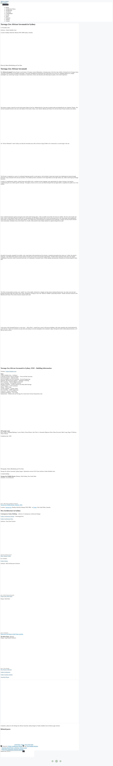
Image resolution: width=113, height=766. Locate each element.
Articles (8, 19)
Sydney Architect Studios (6, 674)
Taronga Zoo (8, 507)
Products (8, 18)
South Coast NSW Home (6, 596)
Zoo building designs (32, 746)
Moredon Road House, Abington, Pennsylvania (14, 748)
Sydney (35, 507)
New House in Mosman (6, 669)
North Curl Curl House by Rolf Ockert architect (12, 634)
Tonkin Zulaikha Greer (11, 371)
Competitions (9, 13)
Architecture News (10, 9)
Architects (8, 12)
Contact (8, 21)
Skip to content (5, 1)
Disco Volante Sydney (6, 556)
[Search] (23, 751)
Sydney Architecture (5, 672)
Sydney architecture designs (15, 746)
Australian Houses (5, 677)
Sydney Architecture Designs (7, 516)
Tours (7, 16)
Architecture (9, 10)
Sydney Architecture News (7, 519)
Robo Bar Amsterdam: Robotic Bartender (13, 749)
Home (7, 7)
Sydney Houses (4, 561)
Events (7, 15)
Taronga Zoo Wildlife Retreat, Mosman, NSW (11, 505)
